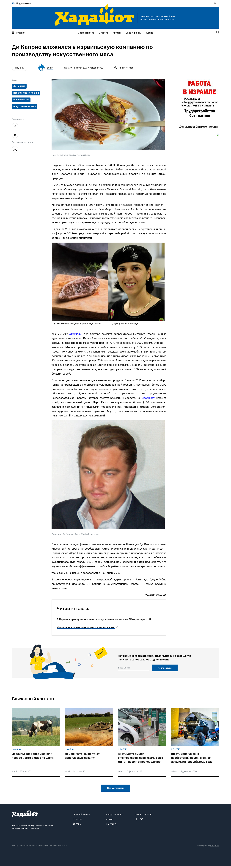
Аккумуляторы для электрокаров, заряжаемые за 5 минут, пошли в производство (140, 757)
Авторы (117, 33)
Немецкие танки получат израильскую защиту (82, 756)
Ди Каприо (19, 86)
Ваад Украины (133, 33)
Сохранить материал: (23, 142)
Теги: (14, 80)
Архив (149, 33)
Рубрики (20, 33)
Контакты (112, 824)
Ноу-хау (19, 67)
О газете (103, 33)
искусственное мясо (24, 106)
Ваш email (124, 667)
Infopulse (214, 845)
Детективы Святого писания (199, 126)
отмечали (75, 334)
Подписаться (23, 3)
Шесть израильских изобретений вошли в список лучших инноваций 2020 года (191, 757)
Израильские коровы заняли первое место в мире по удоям (33, 756)
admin (50, 67)
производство (21, 99)
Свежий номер (86, 33)
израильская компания (26, 93)
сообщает (148, 398)
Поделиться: (18, 119)
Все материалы (115, 788)
